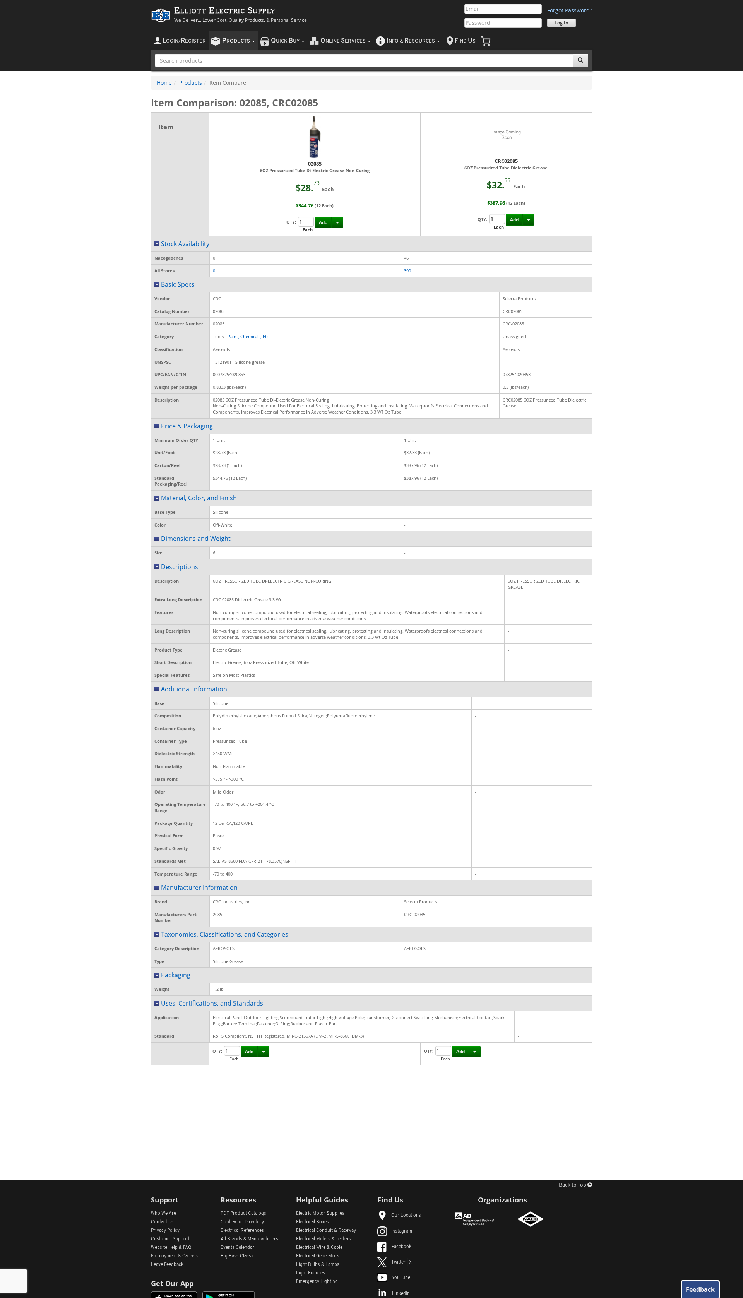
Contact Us (162, 1222)
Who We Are (163, 1213)
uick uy (286, 41)
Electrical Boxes (312, 1222)
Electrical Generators (317, 1256)
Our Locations (406, 1215)
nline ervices (343, 41)
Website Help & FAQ (171, 1247)
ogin (184, 41)
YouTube (401, 1278)
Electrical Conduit (326, 1230)
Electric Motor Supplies (320, 1213)
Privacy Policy (165, 1230)
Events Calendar (237, 1247)
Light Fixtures (310, 1273)
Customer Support (170, 1239)
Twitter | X (401, 1262)
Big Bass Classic (238, 1256)
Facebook (401, 1247)
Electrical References (242, 1230)
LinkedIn (401, 1293)
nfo (411, 41)
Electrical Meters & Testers (323, 1239)
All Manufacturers (249, 1239)
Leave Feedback (167, 1264)
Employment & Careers (175, 1256)
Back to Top (573, 1185)
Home (164, 82)
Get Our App (172, 1283)
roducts (236, 41)
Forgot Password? (569, 10)
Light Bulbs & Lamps (317, 1264)
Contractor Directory (242, 1222)
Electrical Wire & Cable (319, 1247)
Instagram (401, 1231)
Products (190, 82)
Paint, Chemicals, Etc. (249, 336)
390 (407, 271)
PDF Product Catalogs (243, 1213)
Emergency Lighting (317, 1281)
